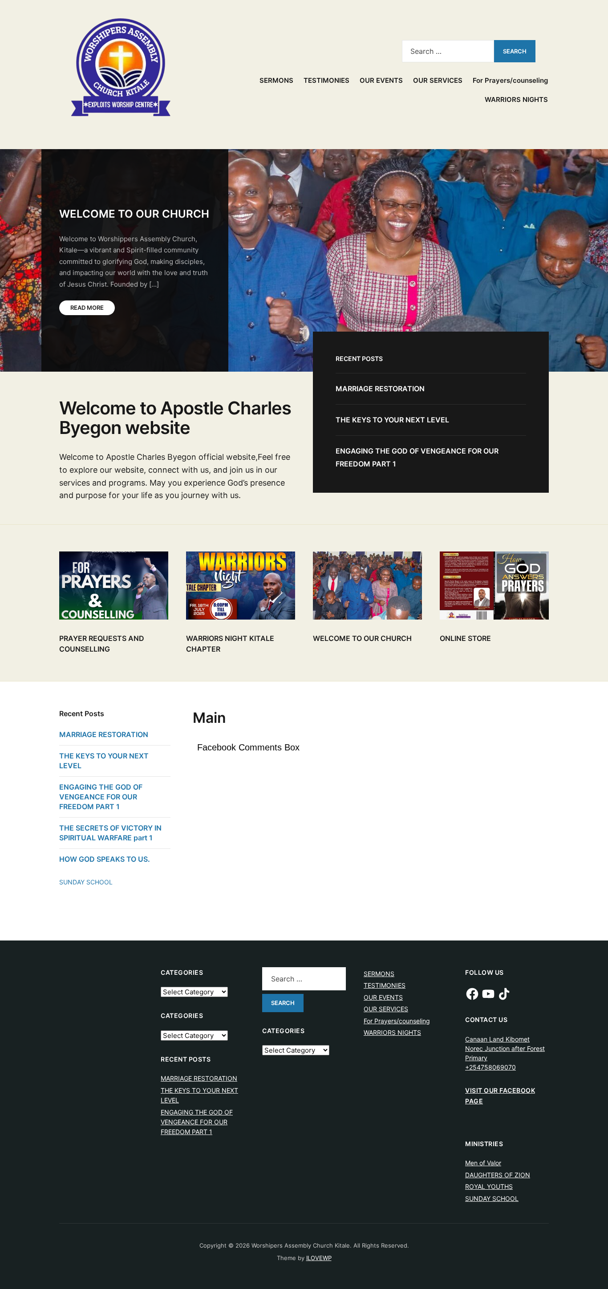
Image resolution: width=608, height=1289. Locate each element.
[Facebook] (472, 994)
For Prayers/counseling (510, 80)
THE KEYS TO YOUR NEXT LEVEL (392, 419)
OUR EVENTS (381, 80)
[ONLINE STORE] (494, 585)
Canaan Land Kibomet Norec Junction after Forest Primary (505, 1048)
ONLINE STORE (465, 638)
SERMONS (276, 80)
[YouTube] (488, 994)
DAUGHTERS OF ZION (497, 1175)
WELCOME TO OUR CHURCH (134, 213)
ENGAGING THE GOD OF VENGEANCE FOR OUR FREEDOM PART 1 (100, 796)
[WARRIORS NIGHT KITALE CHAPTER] (240, 585)
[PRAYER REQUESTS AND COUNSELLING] (113, 585)
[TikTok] (504, 994)
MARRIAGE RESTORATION (380, 388)
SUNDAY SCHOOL (86, 882)
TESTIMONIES (326, 80)
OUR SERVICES (437, 80)
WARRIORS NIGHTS (516, 99)
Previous (554, 178)
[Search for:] (448, 51)
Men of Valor (483, 1163)
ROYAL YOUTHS (489, 1186)
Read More (87, 307)
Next (585, 178)
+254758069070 (490, 1067)
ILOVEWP (319, 1257)
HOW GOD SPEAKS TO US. (104, 859)
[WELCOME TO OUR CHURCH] (367, 585)
